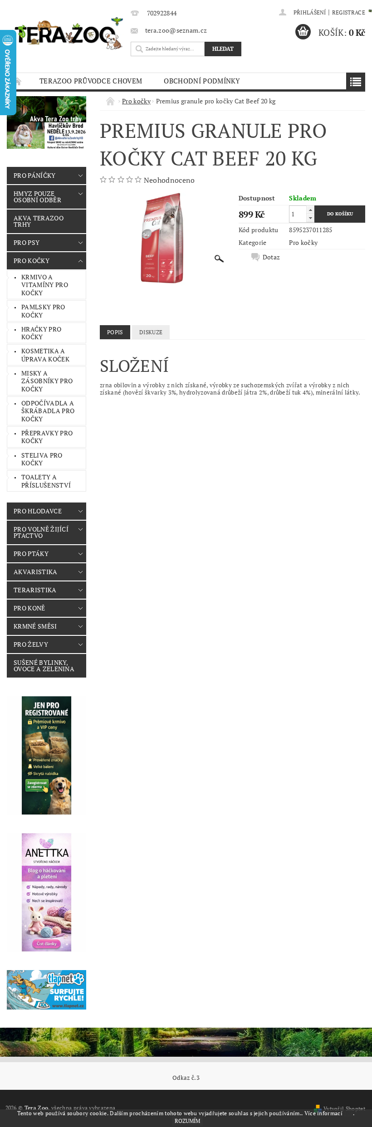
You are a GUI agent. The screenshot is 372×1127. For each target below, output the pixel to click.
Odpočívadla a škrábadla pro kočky (47, 411)
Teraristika (35, 589)
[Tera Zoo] (69, 33)
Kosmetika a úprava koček (45, 354)
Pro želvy (31, 644)
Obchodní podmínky (202, 80)
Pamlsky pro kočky (43, 310)
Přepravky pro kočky (47, 437)
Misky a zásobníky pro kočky (47, 381)
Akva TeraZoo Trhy (39, 221)
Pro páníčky (35, 175)
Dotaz (271, 257)
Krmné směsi (35, 626)
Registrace (348, 12)
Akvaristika (36, 571)
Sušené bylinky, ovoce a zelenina (44, 665)
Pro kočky (31, 260)
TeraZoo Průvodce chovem (90, 80)
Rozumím (187, 1120)
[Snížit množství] (310, 218)
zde (348, 1113)
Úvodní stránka (18, 81)
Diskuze (150, 332)
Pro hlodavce (38, 511)
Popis (115, 332)
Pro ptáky (31, 553)
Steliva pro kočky (42, 459)
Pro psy (26, 242)
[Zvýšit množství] (310, 209)
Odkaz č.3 (186, 1078)
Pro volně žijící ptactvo (41, 532)
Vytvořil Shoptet (344, 1108)
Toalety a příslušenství (46, 481)
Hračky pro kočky (41, 333)
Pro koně (29, 608)
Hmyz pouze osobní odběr (37, 196)
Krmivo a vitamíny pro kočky (44, 285)
